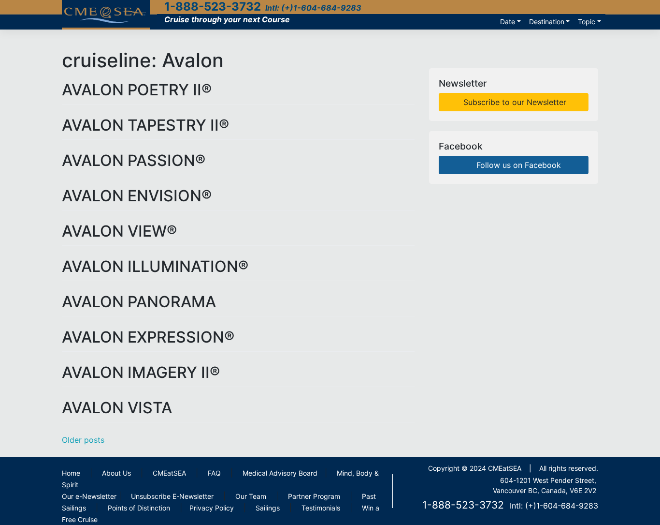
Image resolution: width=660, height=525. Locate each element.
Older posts (83, 440)
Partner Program (314, 496)
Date (507, 21)
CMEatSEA (169, 473)
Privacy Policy (211, 508)
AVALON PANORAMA (139, 301)
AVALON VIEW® (119, 231)
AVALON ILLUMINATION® (155, 266)
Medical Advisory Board (280, 473)
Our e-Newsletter (89, 496)
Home (71, 473)
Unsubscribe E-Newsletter (172, 496)
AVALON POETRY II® (137, 89)
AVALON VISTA (117, 407)
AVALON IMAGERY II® (141, 372)
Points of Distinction (139, 508)
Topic (586, 21)
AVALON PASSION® (133, 160)
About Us (116, 473)
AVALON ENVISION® (137, 195)
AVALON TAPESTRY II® (145, 125)
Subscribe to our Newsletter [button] (513, 102)
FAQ (214, 473)
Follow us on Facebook (517, 165)
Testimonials (320, 508)
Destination (546, 21)
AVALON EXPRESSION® (148, 337)
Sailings (268, 508)
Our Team (250, 496)
